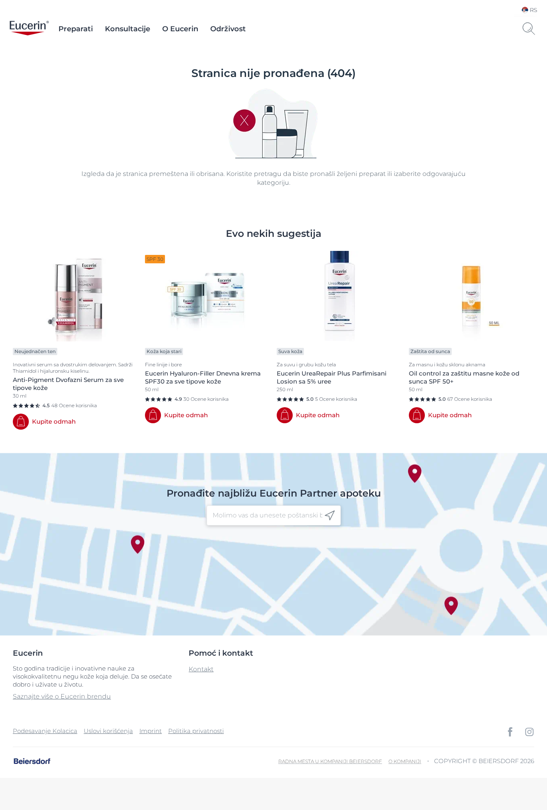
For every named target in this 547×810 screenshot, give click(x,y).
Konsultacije (127, 28)
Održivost (228, 28)
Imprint (150, 731)
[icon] (330, 516)
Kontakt (201, 669)
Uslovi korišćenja (108, 731)
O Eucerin (180, 28)
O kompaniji (404, 761)
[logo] (29, 29)
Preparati (75, 28)
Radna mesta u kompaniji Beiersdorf (330, 761)
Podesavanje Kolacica (45, 731)
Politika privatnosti (196, 731)
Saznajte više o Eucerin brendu (62, 696)
